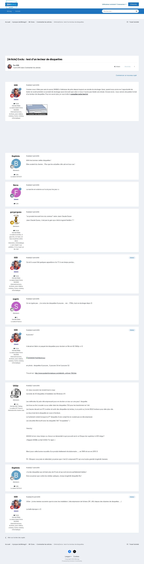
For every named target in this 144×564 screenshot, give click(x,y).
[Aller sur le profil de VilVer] (16, 393)
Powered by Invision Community (72, 561)
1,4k (16, 404)
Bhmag (9, 11)
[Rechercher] (136, 11)
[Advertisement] (43, 41)
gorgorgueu (15, 212)
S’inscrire (133, 4)
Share (117, 66)
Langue (68, 556)
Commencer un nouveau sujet (126, 75)
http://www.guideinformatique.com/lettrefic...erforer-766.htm (55, 373)
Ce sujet (128, 11)
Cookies (76, 556)
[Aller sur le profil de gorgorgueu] (16, 219)
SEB (17, 65)
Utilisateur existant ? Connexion (113, 4)
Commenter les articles (33, 68)
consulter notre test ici (79, 94)
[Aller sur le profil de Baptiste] (16, 163)
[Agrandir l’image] (36, 110)
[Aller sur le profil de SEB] (9, 66)
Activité (17, 11)
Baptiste (16, 156)
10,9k (17, 103)
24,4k (17, 230)
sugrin (16, 299)
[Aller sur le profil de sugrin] (16, 306)
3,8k (16, 174)
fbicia (15, 185)
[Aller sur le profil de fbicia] (16, 192)
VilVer (16, 386)
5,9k (16, 203)
